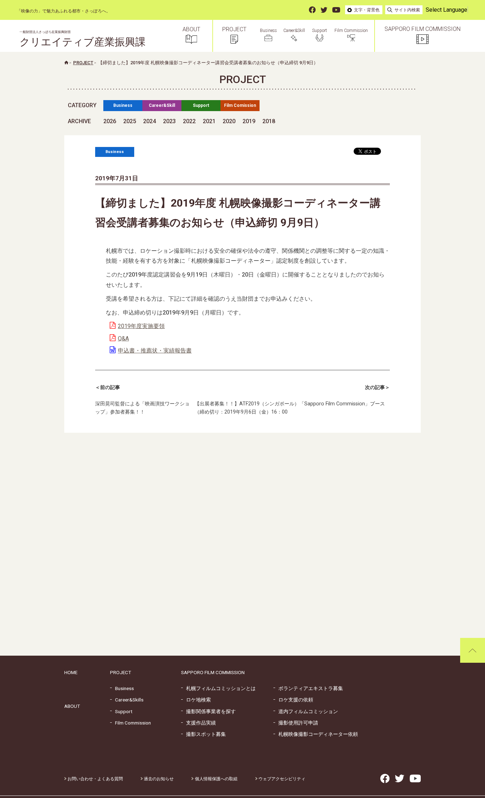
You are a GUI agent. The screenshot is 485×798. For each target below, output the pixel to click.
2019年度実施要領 (141, 326)
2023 (169, 121)
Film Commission (130, 723)
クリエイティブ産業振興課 (83, 39)
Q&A (123, 338)
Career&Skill (162, 105)
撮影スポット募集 (203, 734)
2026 (109, 121)
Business (122, 105)
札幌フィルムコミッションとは (218, 688)
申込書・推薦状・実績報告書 (155, 350)
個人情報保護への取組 (215, 778)
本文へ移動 (9, 11)
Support (201, 105)
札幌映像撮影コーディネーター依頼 (315, 734)
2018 (268, 121)
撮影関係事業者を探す (208, 711)
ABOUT (72, 706)
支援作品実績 (198, 723)
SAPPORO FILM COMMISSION (213, 672)
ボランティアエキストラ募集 (308, 688)
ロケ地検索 (196, 700)
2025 (129, 121)
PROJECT (120, 672)
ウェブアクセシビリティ (281, 778)
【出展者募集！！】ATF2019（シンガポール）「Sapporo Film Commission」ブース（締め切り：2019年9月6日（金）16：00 (292, 399)
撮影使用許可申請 (295, 723)
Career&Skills (126, 700)
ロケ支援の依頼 (293, 700)
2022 (189, 121)
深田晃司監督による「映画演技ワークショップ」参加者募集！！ (142, 399)
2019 (249, 121)
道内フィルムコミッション (305, 711)
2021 (209, 121)
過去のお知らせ (158, 778)
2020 (229, 121)
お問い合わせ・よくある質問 (94, 778)
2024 (149, 121)
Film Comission (240, 105)
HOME (70, 672)
